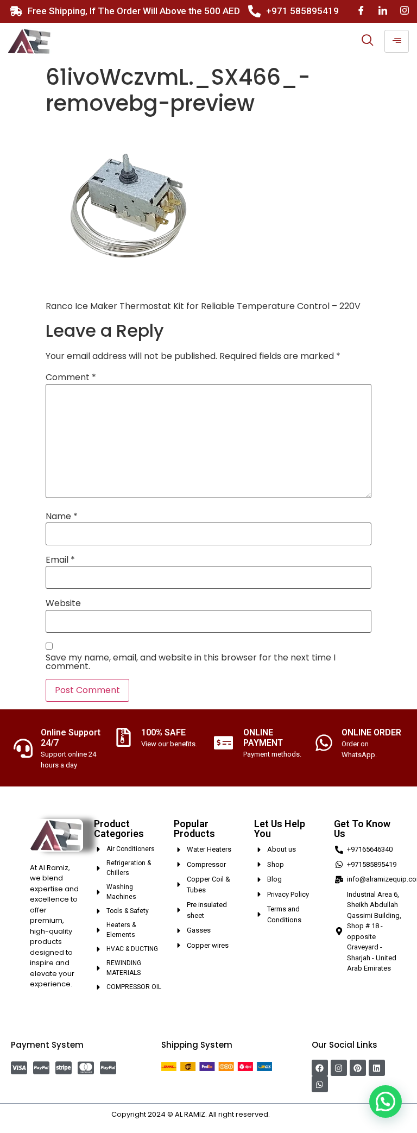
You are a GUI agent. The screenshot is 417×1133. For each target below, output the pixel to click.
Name (62, 516)
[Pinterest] (358, 1068)
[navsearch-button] (367, 41)
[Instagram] (404, 11)
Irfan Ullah (288, 1114)
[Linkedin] (377, 1068)
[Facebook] (361, 11)
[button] (385, 1101)
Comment (71, 377)
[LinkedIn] (382, 11)
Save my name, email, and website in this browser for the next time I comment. (191, 662)
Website (63, 603)
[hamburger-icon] (396, 41)
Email (60, 560)
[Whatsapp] (320, 1084)
